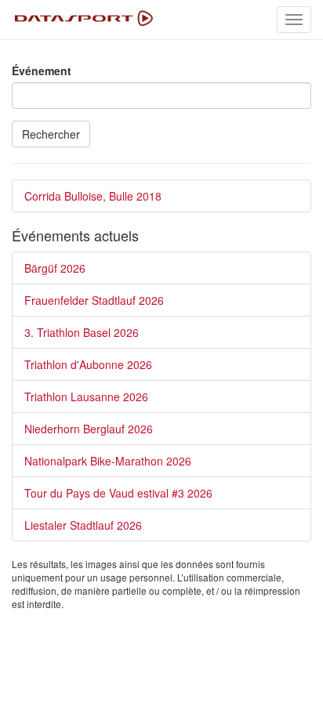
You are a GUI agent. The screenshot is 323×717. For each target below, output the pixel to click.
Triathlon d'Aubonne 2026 (88, 364)
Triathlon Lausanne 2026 (86, 396)
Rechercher (51, 134)
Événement (41, 70)
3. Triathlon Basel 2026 (81, 332)
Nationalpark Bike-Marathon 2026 (107, 461)
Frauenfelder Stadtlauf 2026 (94, 300)
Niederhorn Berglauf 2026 (88, 428)
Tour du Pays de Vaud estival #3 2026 (118, 493)
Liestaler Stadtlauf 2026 (83, 525)
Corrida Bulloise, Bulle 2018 (93, 196)
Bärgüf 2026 (54, 268)
